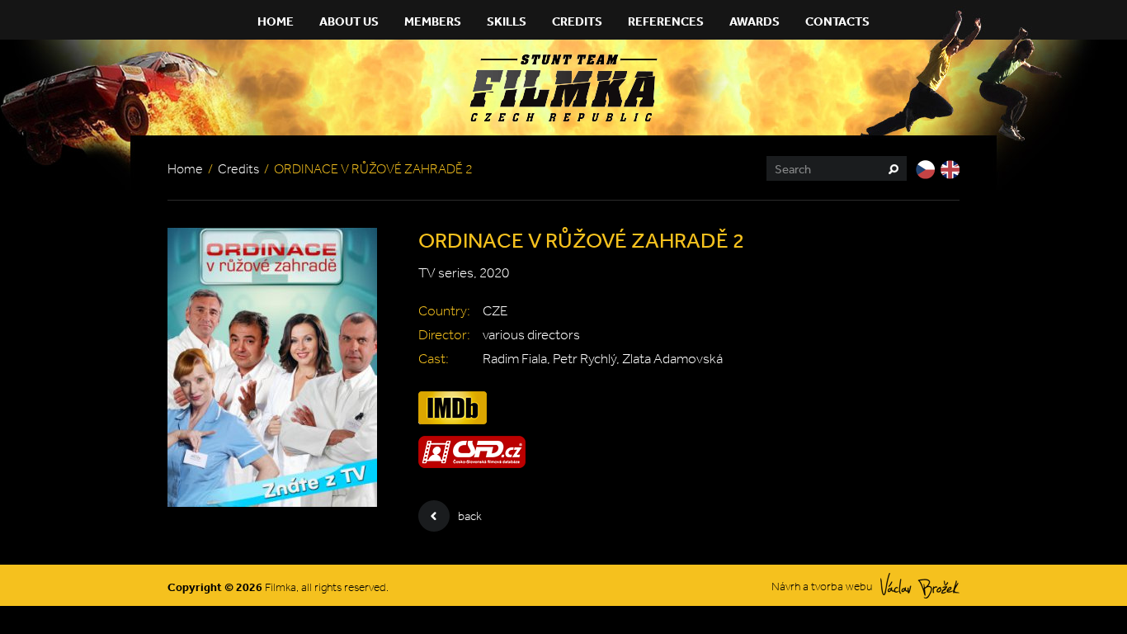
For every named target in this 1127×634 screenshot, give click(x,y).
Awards (754, 21)
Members (432, 21)
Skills (506, 21)
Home (275, 21)
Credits (577, 21)
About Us (349, 21)
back (470, 516)
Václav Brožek (920, 586)
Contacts (837, 21)
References (666, 21)
